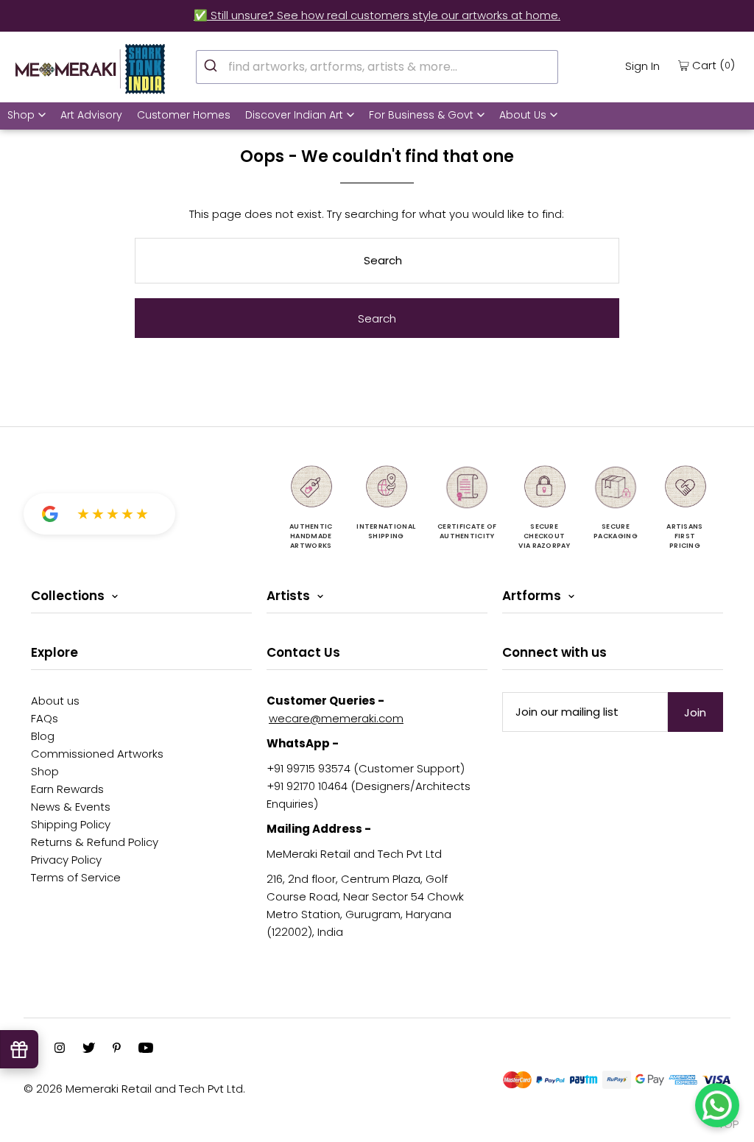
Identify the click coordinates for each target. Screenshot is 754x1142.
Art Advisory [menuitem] (91, 114)
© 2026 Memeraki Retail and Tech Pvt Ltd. (134, 1088)
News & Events (70, 806)
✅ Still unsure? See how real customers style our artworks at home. (377, 15)
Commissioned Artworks (97, 753)
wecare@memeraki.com (336, 718)
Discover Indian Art (294, 114)
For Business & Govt (421, 114)
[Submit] (212, 65)
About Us (522, 114)
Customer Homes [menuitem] (183, 114)
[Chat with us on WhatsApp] (717, 1105)
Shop (21, 114)
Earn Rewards (67, 789)
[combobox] (377, 67)
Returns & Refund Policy (94, 842)
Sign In (642, 66)
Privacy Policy (66, 859)
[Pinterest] (117, 1049)
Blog (42, 736)
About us (55, 700)
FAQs (44, 718)
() (713, 65)
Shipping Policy (70, 824)
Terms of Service (76, 877)
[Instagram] (59, 1049)
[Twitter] (88, 1049)
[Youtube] (145, 1049)
